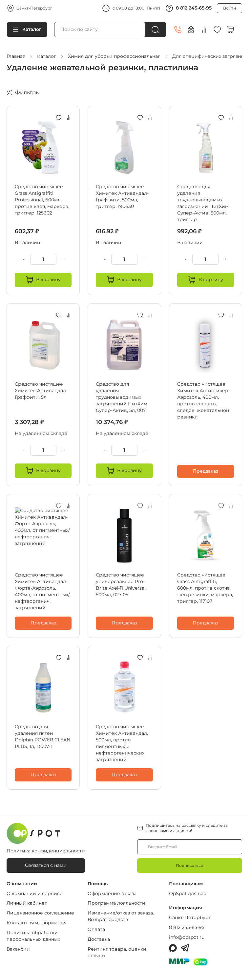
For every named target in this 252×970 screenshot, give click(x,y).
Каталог (31, 29)
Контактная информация (37, 923)
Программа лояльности (116, 903)
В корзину (48, 279)
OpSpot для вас (187, 893)
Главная (16, 56)
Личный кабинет (27, 903)
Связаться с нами (46, 865)
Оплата (96, 929)
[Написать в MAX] (173, 948)
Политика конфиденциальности (46, 851)
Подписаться (189, 865)
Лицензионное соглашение (40, 913)
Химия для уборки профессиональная (114, 56)
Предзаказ (205, 471)
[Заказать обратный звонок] (178, 30)
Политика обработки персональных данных (33, 936)
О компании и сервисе (35, 893)
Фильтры (27, 92)
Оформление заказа (112, 893)
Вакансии (18, 949)
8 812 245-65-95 (194, 8)
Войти (229, 8)
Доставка (99, 939)
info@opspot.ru (186, 937)
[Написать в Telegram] (185, 948)
